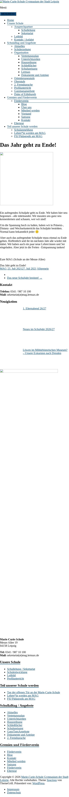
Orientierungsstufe (24, 78)
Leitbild (18, 36)
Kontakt (25, 120)
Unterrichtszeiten (30, 59)
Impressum (13, 789)
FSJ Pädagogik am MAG (28, 136)
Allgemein (43, 268)
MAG (3, 268)
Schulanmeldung (23, 129)
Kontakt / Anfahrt (24, 39)
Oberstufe (19, 81)
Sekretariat (27, 33)
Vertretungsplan (30, 55)
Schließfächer (28, 65)
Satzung (25, 116)
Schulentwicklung (17, 672)
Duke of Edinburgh (25, 94)
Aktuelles (19, 46)
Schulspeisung (29, 68)
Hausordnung (28, 62)
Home (10, 20)
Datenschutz (14, 792)
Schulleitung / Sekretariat (21, 668)
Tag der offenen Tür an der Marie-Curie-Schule (33, 692)
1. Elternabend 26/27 (34, 308)
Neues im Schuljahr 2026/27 (39, 329)
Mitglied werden (30, 110)
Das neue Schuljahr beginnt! (24, 277)
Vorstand (26, 113)
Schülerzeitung (22, 49)
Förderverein (21, 100)
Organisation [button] (21, 52)
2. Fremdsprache (23, 84)
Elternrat (19, 123)
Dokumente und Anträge (35, 75)
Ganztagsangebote (24, 91)
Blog (24, 104)
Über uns (26, 107)
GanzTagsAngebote (18, 731)
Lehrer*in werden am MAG (30, 133)
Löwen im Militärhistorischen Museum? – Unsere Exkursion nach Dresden (45, 351)
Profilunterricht (22, 87)
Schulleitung (28, 30)
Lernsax (25, 71)
